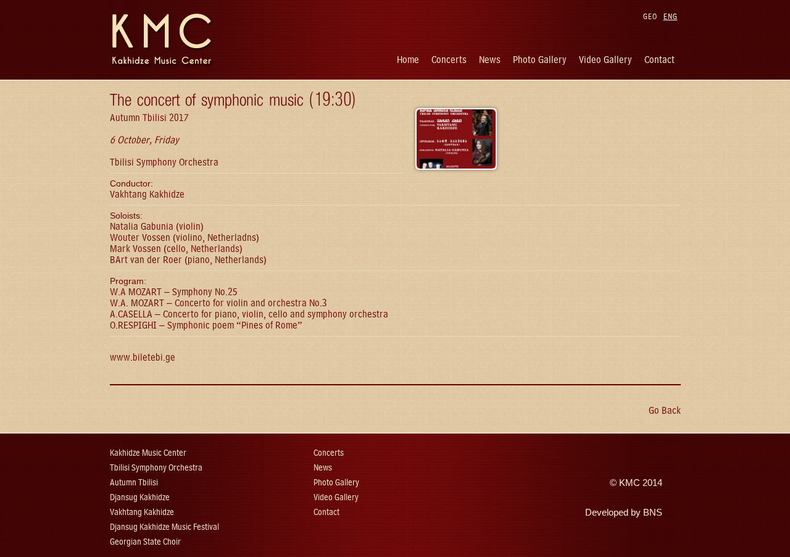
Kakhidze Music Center (148, 453)
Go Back (665, 410)
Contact (659, 59)
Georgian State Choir (145, 542)
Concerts (449, 59)
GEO (650, 16)
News (490, 59)
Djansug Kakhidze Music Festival (164, 527)
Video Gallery (605, 59)
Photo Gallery (540, 59)
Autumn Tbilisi (134, 482)
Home (408, 59)
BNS (652, 512)
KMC (629, 483)
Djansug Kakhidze (140, 497)
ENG (670, 16)
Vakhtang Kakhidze (142, 512)
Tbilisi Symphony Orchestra (156, 468)
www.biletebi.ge (142, 357)
